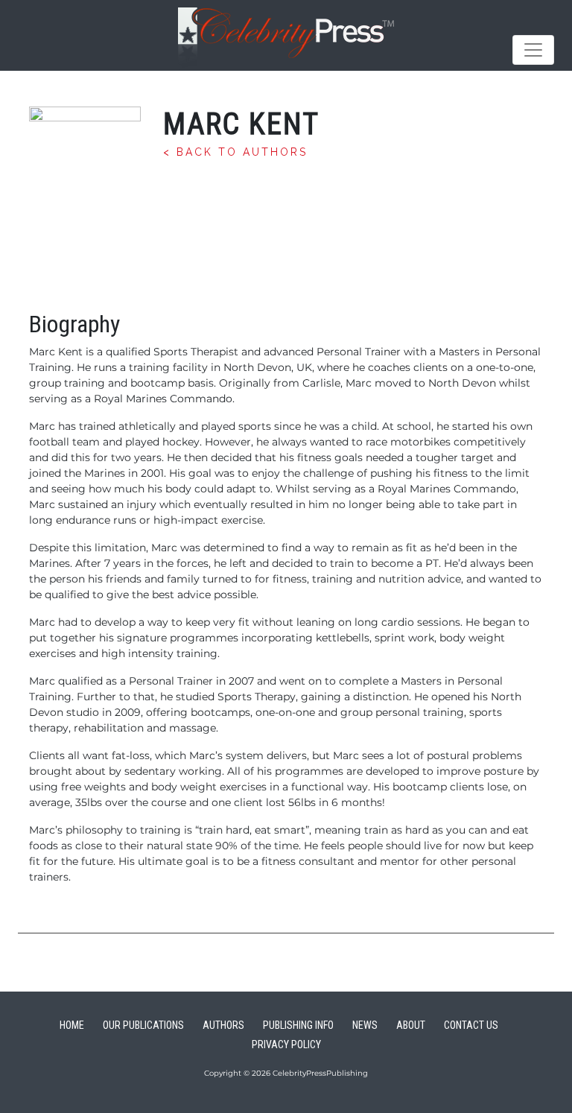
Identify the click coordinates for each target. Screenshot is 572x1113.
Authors (223, 1025)
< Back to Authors (235, 152)
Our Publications (143, 1025)
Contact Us (471, 1025)
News (365, 1025)
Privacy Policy (286, 1044)
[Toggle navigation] (533, 50)
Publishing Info (298, 1025)
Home (72, 1025)
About (410, 1025)
